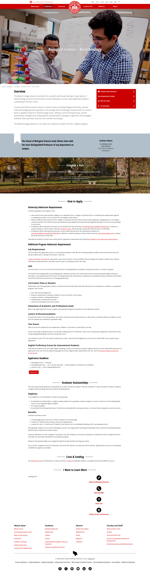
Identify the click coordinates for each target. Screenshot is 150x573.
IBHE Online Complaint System (82, 562)
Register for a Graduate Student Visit (75, 178)
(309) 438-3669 (99, 493)
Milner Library (18, 529)
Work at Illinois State (113, 529)
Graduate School (65, 229)
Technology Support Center (23, 532)
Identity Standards (48, 562)
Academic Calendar (20, 542)
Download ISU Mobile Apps (23, 548)
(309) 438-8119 (106, 146)
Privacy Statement (21, 562)
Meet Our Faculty (105, 101)
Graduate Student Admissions (108, 92)
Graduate (17, 86)
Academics (48, 6)
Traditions (79, 542)
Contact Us (91, 559)
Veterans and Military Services (55, 547)
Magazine (79, 538)
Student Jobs (49, 532)
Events (78, 535)
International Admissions (106, 233)
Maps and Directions (21, 535)
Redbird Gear (80, 532)
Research (62, 6)
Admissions (35, 6)
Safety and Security (20, 545)
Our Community (104, 106)
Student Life (88, 6)
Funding (69, 461)
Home (3, 86)
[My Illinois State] (115, 2)
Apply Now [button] (34, 372)
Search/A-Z (17, 538)
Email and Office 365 (113, 535)
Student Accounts (36, 461)
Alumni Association (82, 529)
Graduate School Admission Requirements (104, 239)
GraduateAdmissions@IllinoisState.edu (96, 226)
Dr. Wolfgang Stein (106, 144)
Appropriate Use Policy (62, 562)
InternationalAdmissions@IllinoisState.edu (45, 233)
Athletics (102, 6)
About (115, 6)
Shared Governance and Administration (120, 544)
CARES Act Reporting (128, 562)
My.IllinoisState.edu (51, 529)
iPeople (109, 532)
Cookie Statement (34, 562)
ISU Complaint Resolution (102, 562)
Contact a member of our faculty (39, 259)
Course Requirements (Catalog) (106, 96)
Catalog (47, 535)
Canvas (47, 538)
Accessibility (116, 562)
